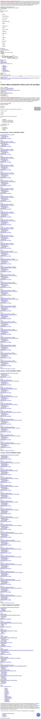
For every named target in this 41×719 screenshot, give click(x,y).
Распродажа (7, 693)
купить (1, 140)
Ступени (6, 90)
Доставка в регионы (8, 697)
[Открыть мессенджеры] (38, 714)
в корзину (2, 107)
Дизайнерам (7, 699)
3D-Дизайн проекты (6, 71)
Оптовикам (7, 700)
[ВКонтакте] (8, 124)
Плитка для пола (17, 90)
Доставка (4, 69)
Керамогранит (11, 90)
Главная (4, 65)
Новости (6, 688)
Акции (6, 694)
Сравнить (2, 112)
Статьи (6, 689)
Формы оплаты (5, 70)
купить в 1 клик (37, 109)
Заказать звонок (3, 59)
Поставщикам (7, 701)
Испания (10, 78)
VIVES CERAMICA (16, 78)
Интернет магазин (3, 78)
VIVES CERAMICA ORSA (25, 78)
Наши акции (5, 66)
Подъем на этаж (8, 698)
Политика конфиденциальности (8, 713)
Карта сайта (5, 715)
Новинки (4, 67)
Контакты (4, 68)
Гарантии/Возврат (8, 696)
